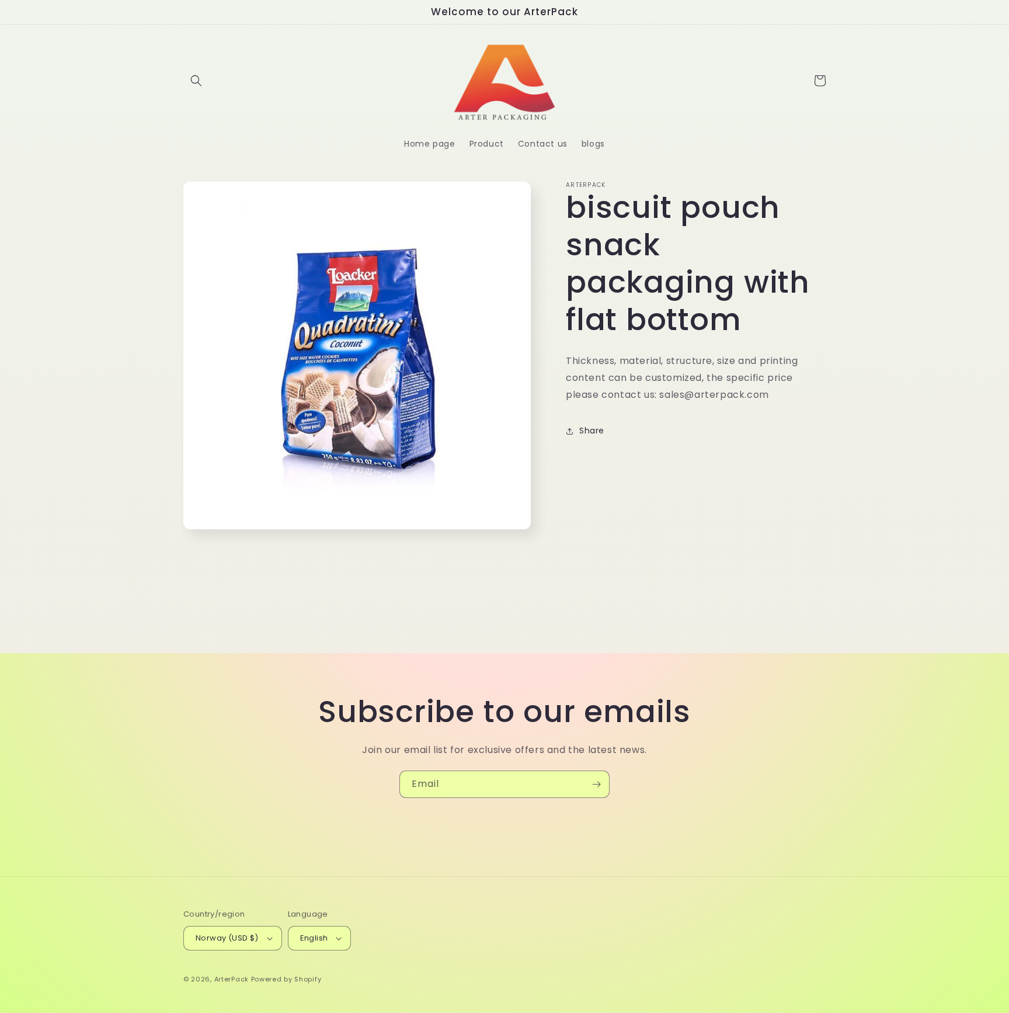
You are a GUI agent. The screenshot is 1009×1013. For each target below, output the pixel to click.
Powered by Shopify (286, 979)
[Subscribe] (596, 784)
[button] (196, 80)
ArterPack (231, 979)
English (314, 937)
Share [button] (591, 430)
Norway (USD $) (227, 937)
